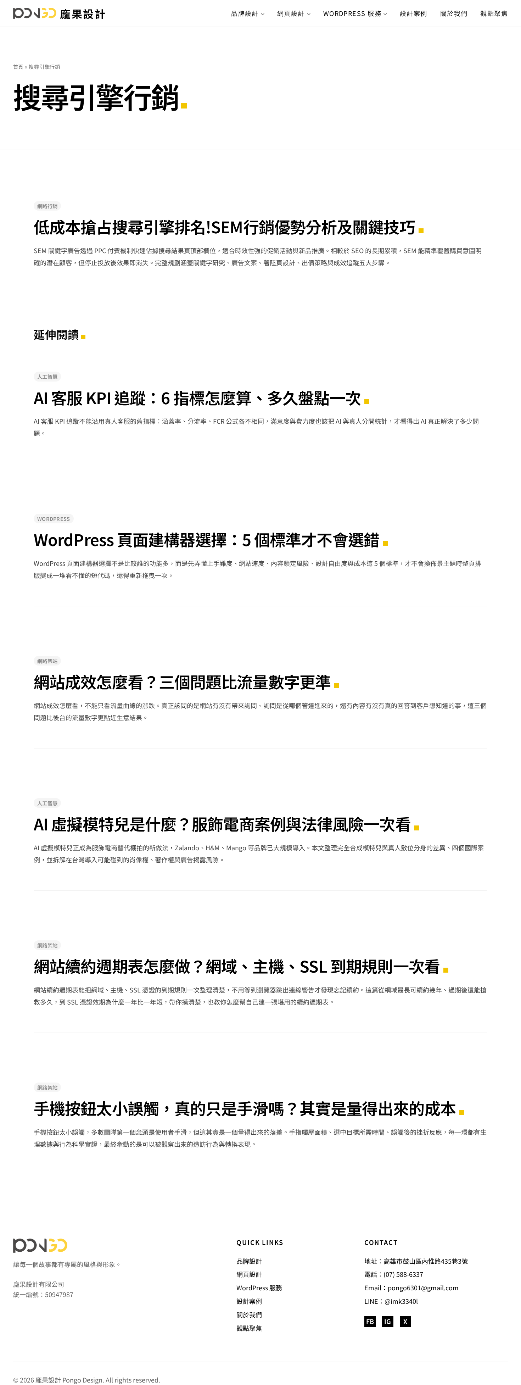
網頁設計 (291, 13)
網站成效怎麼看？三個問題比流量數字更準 (182, 681)
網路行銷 (47, 206)
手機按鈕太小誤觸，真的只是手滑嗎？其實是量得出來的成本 (245, 1108)
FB (370, 1321)
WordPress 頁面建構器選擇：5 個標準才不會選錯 (206, 539)
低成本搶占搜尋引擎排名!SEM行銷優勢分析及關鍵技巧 (224, 226)
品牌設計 (245, 13)
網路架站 (47, 660)
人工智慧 (47, 376)
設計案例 (413, 13)
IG (387, 1321)
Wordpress (53, 518)
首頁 (18, 66)
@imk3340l (401, 1301)
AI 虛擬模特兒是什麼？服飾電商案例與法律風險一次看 (222, 823)
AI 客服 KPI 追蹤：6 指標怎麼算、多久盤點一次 (197, 397)
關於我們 (454, 13)
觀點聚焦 (494, 13)
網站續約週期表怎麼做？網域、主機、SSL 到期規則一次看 (237, 965)
